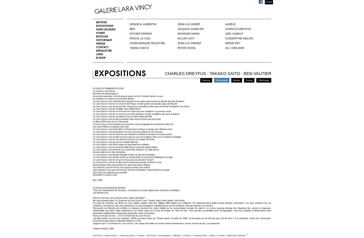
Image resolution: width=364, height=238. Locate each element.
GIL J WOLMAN (234, 48)
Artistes (236, 80)
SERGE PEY (232, 43)
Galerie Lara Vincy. (142, 9)
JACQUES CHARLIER (190, 29)
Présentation (222, 80)
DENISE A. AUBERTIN (143, 24)
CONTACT (187, 236)
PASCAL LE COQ (140, 38)
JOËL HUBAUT (234, 34)
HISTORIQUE (164, 236)
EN (270, 2)
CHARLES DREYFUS (238, 29)
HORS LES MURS (127, 236)
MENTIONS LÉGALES (236, 236)
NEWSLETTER (201, 236)
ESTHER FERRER (141, 34)
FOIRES (140, 236)
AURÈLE (230, 24)
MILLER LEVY (186, 38)
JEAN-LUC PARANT (189, 43)
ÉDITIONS (151, 236)
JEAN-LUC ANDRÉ (188, 24)
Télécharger (263, 80)
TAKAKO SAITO (139, 48)
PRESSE (176, 236)
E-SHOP (221, 236)
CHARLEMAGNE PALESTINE (147, 43)
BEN (132, 29)
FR (267, 2)
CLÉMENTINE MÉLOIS (239, 38)
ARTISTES (97, 236)
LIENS (212, 236)
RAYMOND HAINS (188, 34)
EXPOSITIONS (111, 236)
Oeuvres (206, 80)
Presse (249, 80)
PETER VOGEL (186, 48)
